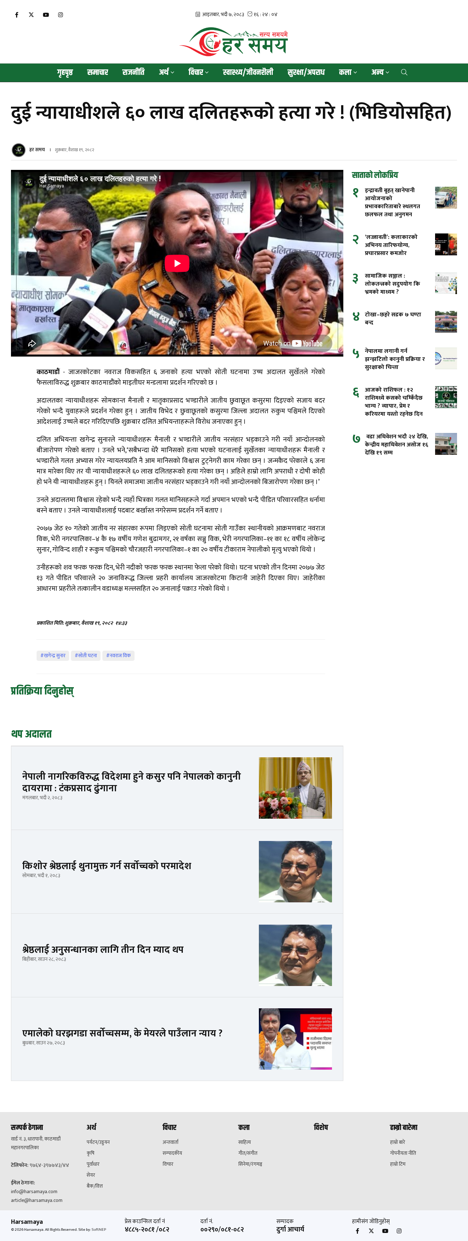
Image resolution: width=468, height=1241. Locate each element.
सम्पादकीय (172, 1153)
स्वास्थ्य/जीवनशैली (248, 72)
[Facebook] (16, 15)
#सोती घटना (86, 655)
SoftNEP (98, 1229)
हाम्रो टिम (397, 1164)
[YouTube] (45, 15)
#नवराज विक (118, 655)
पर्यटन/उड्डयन (98, 1142)
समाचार (97, 72)
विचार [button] (196, 72)
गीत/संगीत (247, 1153)
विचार (168, 1164)
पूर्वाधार (93, 1164)
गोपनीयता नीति (403, 1153)
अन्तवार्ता (170, 1142)
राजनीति (133, 72)
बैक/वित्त (95, 1186)
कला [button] (345, 72)
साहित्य (244, 1142)
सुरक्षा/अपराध (306, 72)
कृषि (90, 1153)
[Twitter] (31, 15)
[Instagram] (60, 15)
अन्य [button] (377, 72)
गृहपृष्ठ (65, 72)
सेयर (91, 1175)
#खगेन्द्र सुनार (52, 655)
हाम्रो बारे (397, 1142)
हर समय (37, 149)
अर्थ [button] (164, 72)
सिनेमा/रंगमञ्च (250, 1164)
